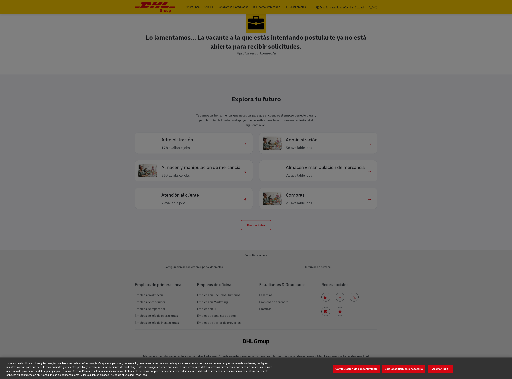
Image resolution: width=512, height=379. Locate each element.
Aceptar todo (440, 368)
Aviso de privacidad (122, 374)
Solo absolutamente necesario (404, 368)
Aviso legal (141, 374)
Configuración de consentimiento (356, 368)
